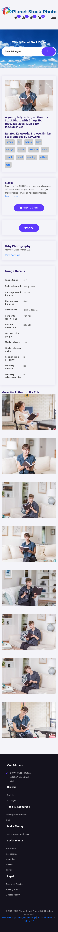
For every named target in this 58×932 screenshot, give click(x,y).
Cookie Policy (13, 894)
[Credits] (31, 18)
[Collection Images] (15, 18)
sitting (21, 149)
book (45, 149)
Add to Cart (30, 208)
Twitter (9, 864)
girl (19, 142)
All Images (11, 800)
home (28, 142)
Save (30, 228)
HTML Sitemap (45, 917)
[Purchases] (23, 18)
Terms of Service (14, 884)
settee (43, 157)
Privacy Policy (13, 889)
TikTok (9, 869)
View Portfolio (12, 255)
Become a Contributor (17, 834)
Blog (8, 819)
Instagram (11, 853)
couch (9, 157)
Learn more (11, 196)
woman (33, 149)
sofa (8, 164)
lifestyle (10, 149)
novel (20, 157)
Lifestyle (10, 795)
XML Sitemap (9, 917)
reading (31, 157)
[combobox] (29, 51)
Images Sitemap (27, 917)
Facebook (11, 848)
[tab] (29, 925)
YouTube (10, 859)
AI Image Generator (16, 814)
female (10, 142)
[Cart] (39, 18)
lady (38, 142)
